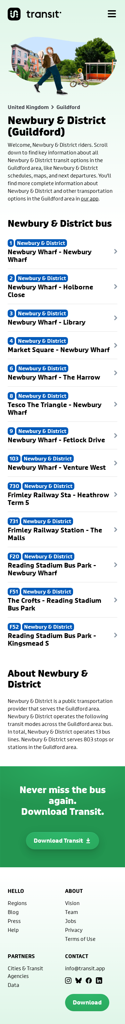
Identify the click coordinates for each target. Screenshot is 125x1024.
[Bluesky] (78, 980)
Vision (72, 903)
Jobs (70, 921)
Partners (21, 956)
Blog (13, 912)
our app (89, 198)
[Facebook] (89, 980)
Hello (16, 890)
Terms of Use (80, 938)
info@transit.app (85, 968)
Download (87, 1002)
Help (13, 929)
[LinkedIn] (99, 980)
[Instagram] (68, 980)
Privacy (74, 929)
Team (71, 912)
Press (14, 921)
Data (13, 984)
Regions (17, 903)
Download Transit (58, 841)
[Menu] (111, 14)
